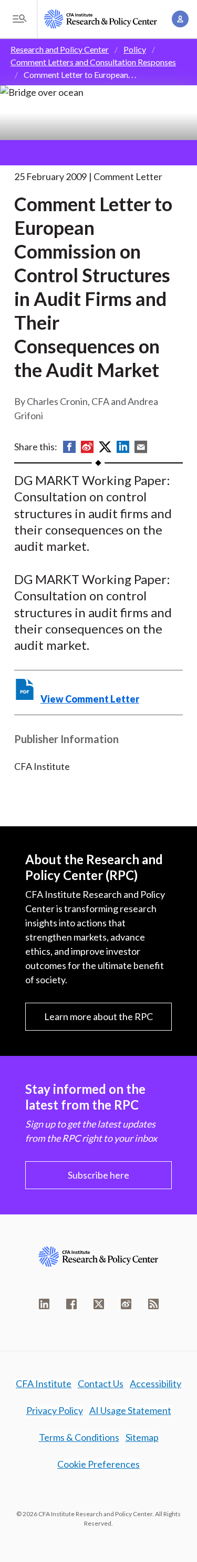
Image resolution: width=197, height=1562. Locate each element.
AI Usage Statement (130, 1410)
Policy (134, 49)
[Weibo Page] (126, 1304)
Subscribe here (98, 1175)
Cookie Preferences (98, 1464)
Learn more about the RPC (98, 1016)
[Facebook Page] (71, 1304)
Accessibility (155, 1383)
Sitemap (142, 1437)
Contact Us (100, 1383)
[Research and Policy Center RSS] (153, 1304)
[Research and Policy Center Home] (100, 19)
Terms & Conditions (79, 1437)
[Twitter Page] (99, 1304)
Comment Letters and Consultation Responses (93, 62)
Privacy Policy (54, 1410)
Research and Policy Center (60, 49)
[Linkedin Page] (44, 1304)
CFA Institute (43, 1383)
